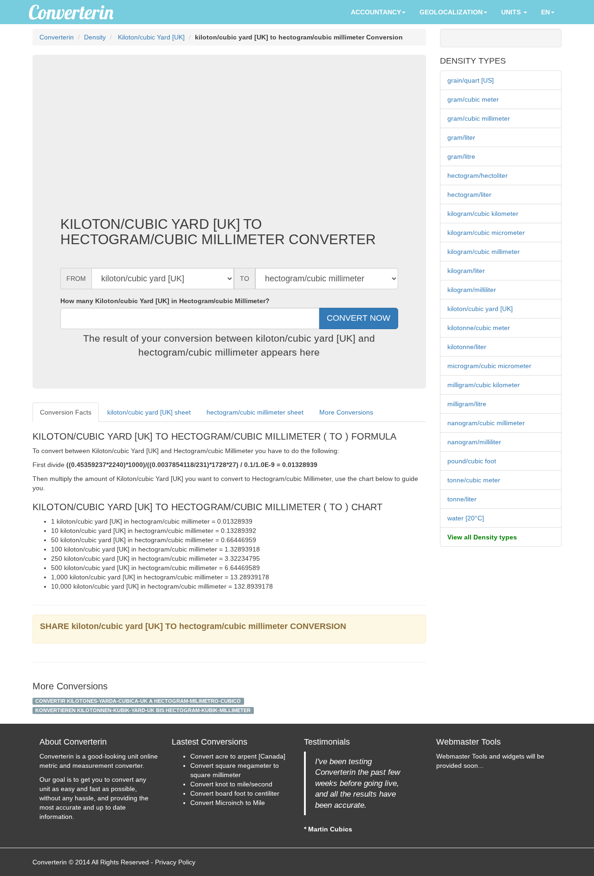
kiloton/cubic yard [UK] (480, 308)
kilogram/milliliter (471, 289)
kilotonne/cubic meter (478, 327)
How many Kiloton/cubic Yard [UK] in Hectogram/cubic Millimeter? (165, 301)
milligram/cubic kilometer (483, 385)
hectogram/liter (469, 194)
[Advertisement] (229, 142)
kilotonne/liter (466, 346)
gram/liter (461, 137)
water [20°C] (465, 518)
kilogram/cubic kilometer (482, 213)
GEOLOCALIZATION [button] (451, 12)
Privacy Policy (175, 862)
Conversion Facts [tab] (65, 412)
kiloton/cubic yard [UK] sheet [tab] (149, 412)
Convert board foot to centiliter (234, 793)
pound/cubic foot (471, 461)
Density (95, 37)
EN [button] (545, 12)
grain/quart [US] (470, 80)
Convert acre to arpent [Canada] (237, 756)
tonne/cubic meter (473, 480)
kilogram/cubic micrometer (486, 232)
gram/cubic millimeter (478, 118)
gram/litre (461, 156)
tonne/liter (462, 499)
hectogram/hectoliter (477, 175)
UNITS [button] (512, 12)
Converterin (56, 37)
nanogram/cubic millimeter (486, 423)
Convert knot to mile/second (231, 784)
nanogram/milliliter (474, 442)
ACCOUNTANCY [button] (376, 12)
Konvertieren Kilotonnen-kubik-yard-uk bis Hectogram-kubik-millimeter (143, 710)
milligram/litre (466, 404)
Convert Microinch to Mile (227, 802)
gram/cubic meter (473, 99)
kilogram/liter (466, 270)
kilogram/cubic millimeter (483, 251)
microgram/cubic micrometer (489, 366)
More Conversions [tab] (346, 412)
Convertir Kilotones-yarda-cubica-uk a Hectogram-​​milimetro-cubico (138, 701)
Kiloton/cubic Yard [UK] (150, 37)
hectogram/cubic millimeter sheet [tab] (255, 412)
